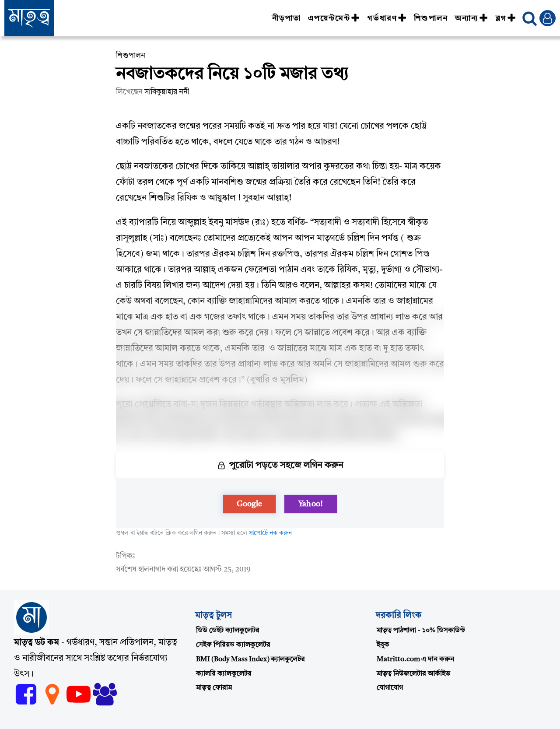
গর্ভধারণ (382, 18)
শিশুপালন (431, 18)
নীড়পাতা (286, 18)
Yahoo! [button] (310, 504)
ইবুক (383, 644)
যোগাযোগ (390, 687)
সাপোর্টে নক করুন (270, 533)
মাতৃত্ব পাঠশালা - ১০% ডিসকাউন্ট (421, 630)
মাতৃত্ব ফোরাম (214, 687)
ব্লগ (501, 18)
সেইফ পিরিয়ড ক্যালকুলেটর (233, 644)
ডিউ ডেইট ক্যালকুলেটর (227, 630)
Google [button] (249, 504)
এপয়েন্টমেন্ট (329, 18)
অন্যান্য (467, 18)
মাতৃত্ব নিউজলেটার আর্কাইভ (413, 673)
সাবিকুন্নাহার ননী (166, 92)
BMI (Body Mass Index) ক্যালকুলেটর (250, 659)
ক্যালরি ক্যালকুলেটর (224, 673)
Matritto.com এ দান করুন (415, 659)
